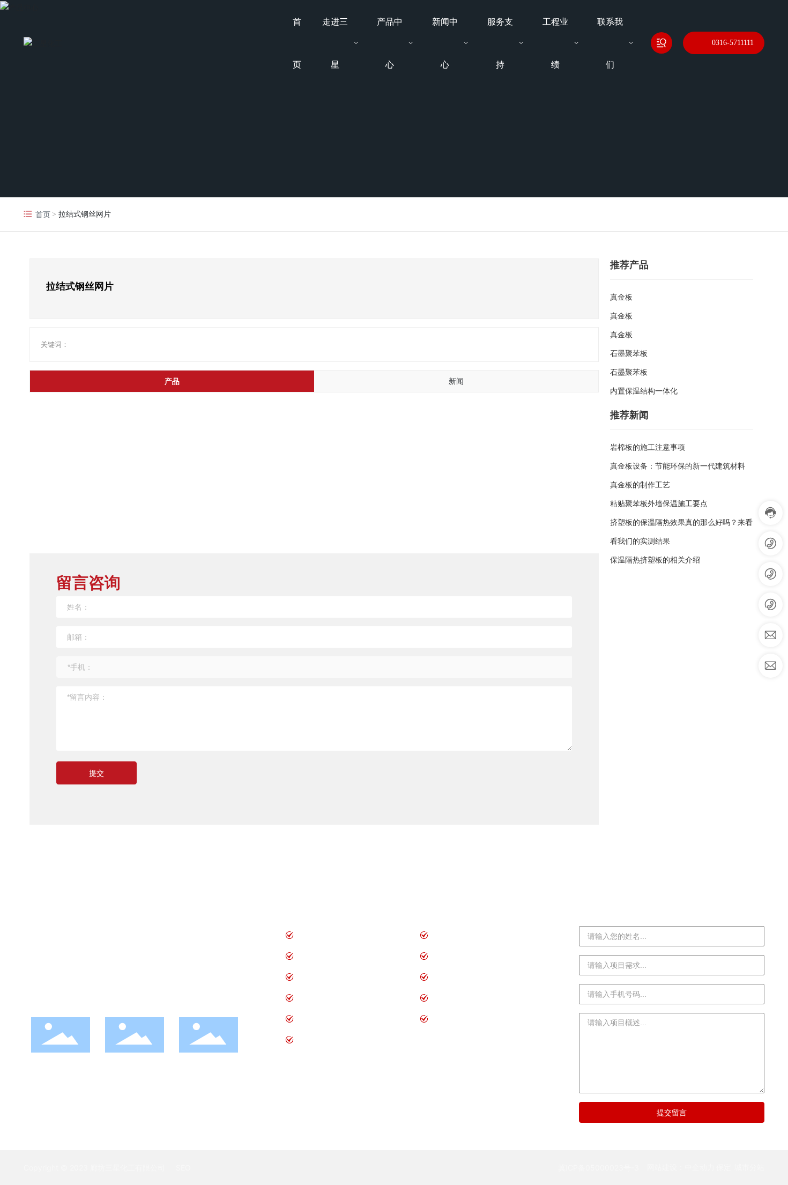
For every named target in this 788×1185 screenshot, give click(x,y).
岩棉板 (446, 977)
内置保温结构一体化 (644, 391)
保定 (723, 1167)
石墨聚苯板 (629, 353)
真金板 (621, 297)
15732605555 (150, 950)
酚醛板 (311, 998)
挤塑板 (446, 956)
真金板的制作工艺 (640, 484)
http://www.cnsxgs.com (87, 998)
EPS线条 (315, 1039)
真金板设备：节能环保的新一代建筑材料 (677, 466)
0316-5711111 (733, 43)
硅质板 (446, 935)
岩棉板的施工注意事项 (647, 447)
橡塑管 (311, 1018)
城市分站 (749, 1167)
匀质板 (446, 998)
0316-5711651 (89, 950)
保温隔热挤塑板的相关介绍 (655, 560)
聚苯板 (311, 935)
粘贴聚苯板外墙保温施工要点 (659, 503)
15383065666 (148, 934)
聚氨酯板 (316, 977)
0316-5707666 (89, 966)
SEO (183, 1167)
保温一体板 (454, 1018)
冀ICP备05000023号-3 (598, 1167)
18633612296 (150, 966)
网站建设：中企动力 (681, 1167)
